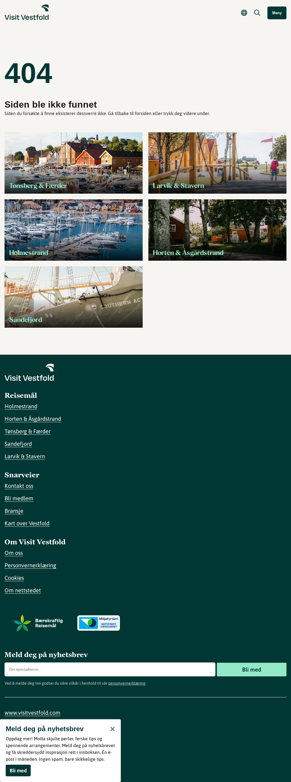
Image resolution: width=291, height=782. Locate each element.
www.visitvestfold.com (32, 712)
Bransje (14, 510)
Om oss (14, 552)
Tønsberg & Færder (28, 431)
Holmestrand (21, 406)
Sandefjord (18, 443)
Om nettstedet (23, 590)
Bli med (251, 669)
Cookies (14, 577)
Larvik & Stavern (25, 456)
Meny (277, 13)
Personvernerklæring (30, 565)
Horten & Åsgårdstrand (33, 418)
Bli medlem (19, 498)
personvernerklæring (127, 683)
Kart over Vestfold (27, 523)
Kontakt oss (19, 485)
